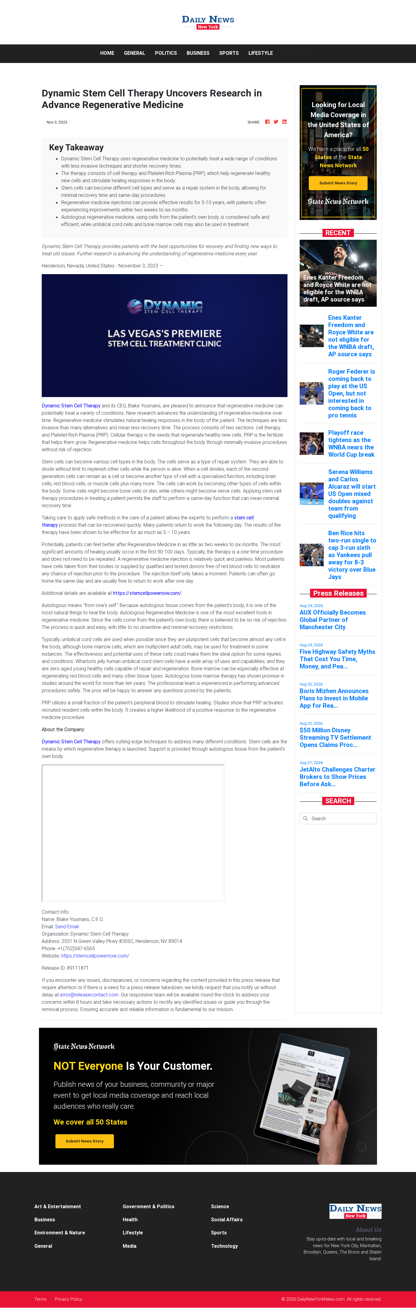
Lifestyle (261, 53)
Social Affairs (227, 1219)
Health (130, 1219)
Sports (229, 53)
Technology (224, 1246)
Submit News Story (338, 183)
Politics (166, 53)
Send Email (67, 926)
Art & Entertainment (57, 1206)
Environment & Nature (59, 1233)
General (134, 53)
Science (220, 1206)
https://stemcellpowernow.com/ (95, 956)
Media (129, 1246)
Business (198, 53)
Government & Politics (149, 1206)
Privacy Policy (68, 1299)
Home (109, 53)
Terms (40, 1299)
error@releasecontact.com (89, 995)
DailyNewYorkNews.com (321, 1299)
